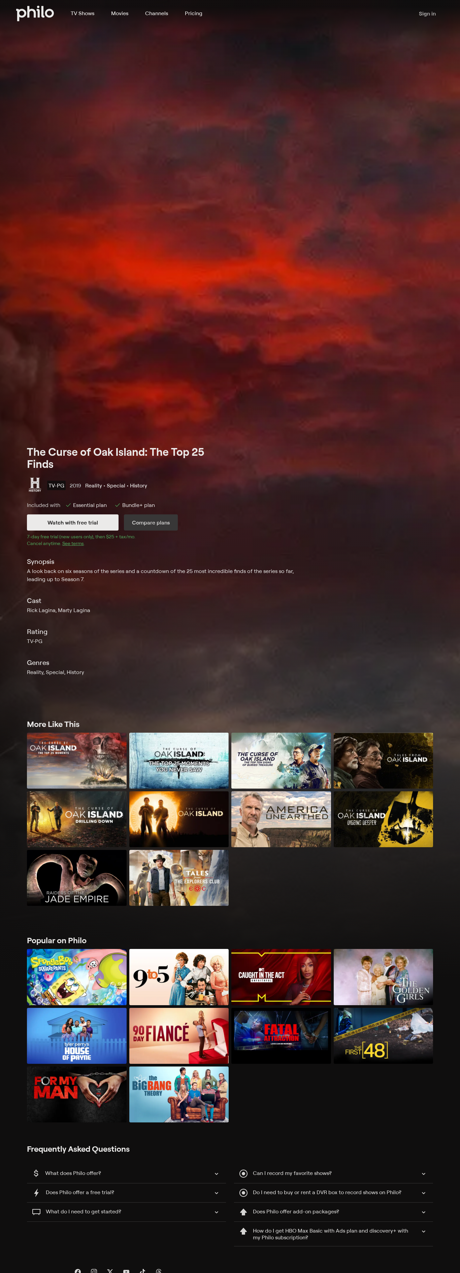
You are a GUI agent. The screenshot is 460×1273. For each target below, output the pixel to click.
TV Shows (82, 13)
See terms (73, 543)
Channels (156, 13)
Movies (119, 13)
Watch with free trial (72, 522)
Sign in (427, 13)
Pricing (193, 13)
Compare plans (151, 522)
